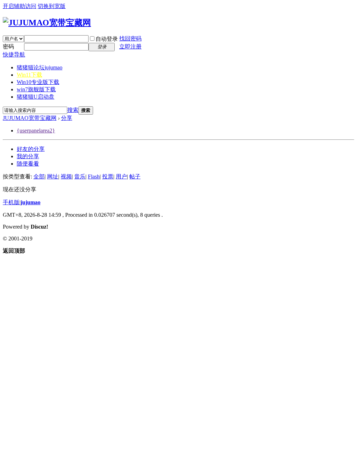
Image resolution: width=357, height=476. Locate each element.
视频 (66, 176)
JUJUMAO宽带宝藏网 (29, 118)
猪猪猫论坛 (39, 67)
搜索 (72, 110)
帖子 (134, 176)
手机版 (11, 202)
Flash (94, 176)
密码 (8, 46)
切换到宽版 (52, 6)
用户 (121, 176)
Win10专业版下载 (38, 82)
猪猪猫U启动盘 (35, 97)
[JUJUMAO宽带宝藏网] (47, 22)
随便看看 (28, 164)
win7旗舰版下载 (36, 89)
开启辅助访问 (19, 6)
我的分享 (28, 156)
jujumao (30, 202)
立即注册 (130, 46)
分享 (66, 118)
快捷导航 (14, 54)
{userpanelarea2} (36, 130)
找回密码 (130, 38)
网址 (52, 176)
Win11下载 (29, 75)
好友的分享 (31, 149)
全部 (39, 176)
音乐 (79, 176)
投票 (107, 176)
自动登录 (107, 39)
